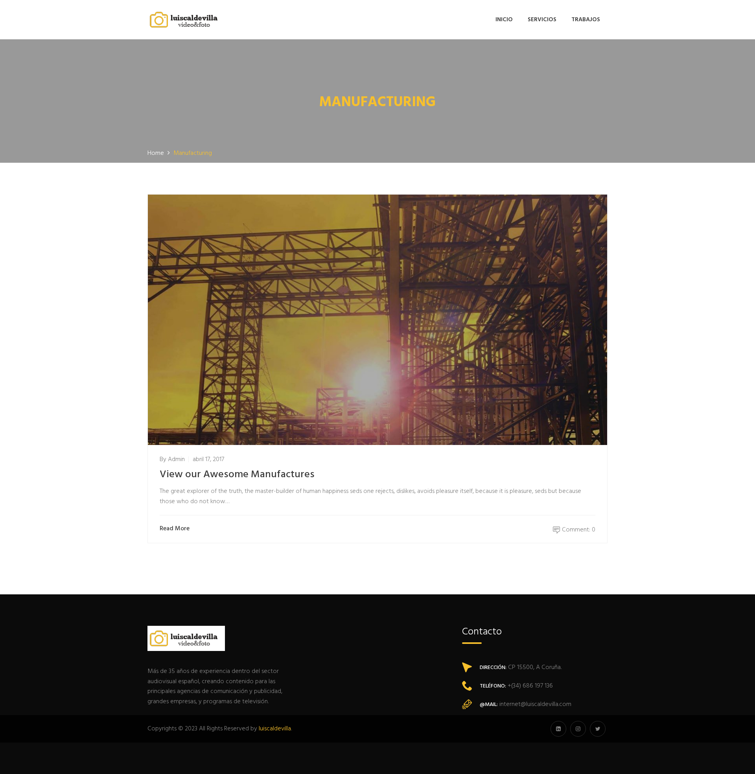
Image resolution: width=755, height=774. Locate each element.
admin (176, 459)
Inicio (504, 19)
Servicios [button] (542, 19)
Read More (175, 529)
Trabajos (585, 19)
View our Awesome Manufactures (237, 475)
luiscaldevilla (275, 729)
